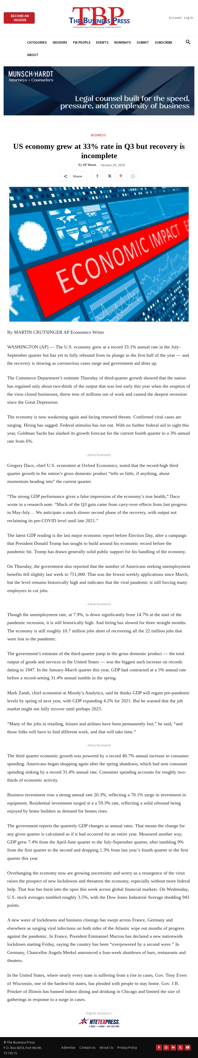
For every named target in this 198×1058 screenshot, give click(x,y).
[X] (109, 176)
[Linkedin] (173, 1048)
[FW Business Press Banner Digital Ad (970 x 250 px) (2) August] (99, 91)
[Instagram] (166, 1048)
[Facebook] (97, 176)
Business (98, 135)
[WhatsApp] (133, 176)
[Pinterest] (121, 176)
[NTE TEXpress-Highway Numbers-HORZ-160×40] (99, 1022)
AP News (89, 164)
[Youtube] (188, 1048)
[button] (188, 42)
